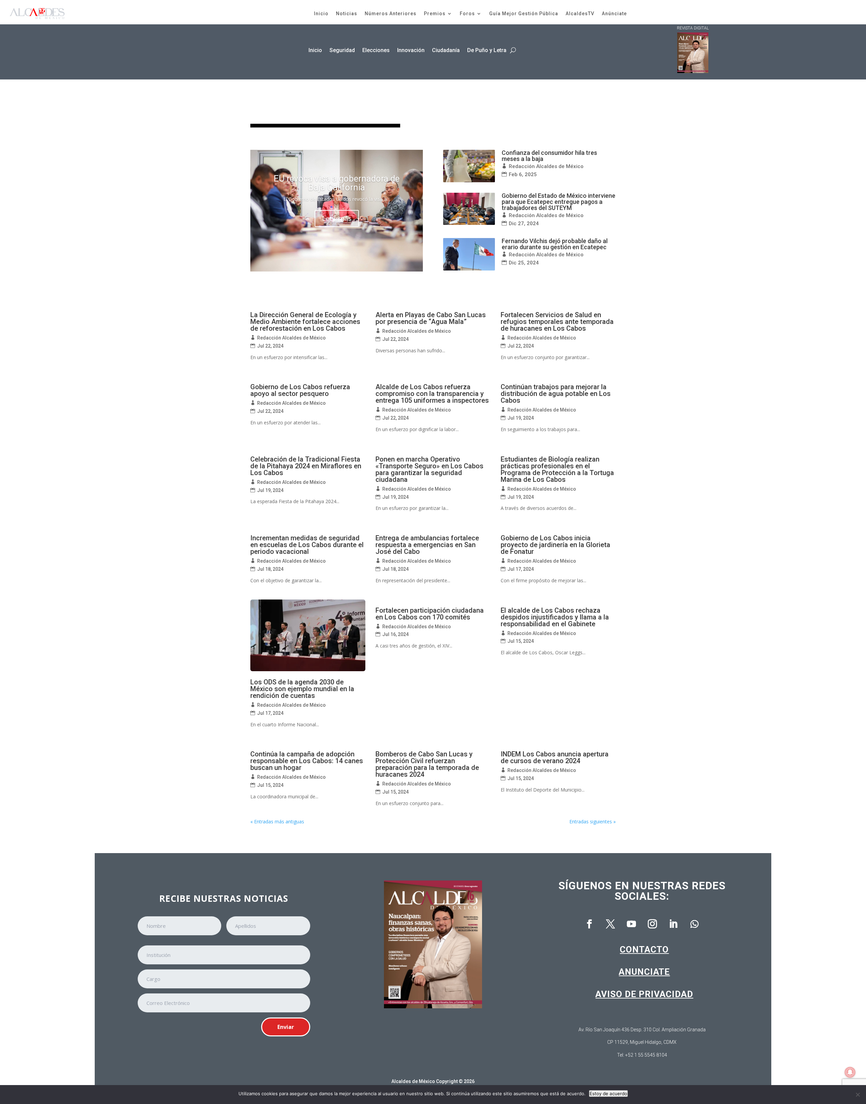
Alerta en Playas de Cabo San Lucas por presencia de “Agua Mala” (430, 318)
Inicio (321, 13)
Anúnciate (614, 13)
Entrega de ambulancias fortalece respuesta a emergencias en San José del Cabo (427, 545)
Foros (467, 13)
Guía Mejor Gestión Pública (523, 13)
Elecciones (376, 50)
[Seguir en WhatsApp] (694, 924)
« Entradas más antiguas (277, 821)
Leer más (336, 218)
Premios (435, 13)
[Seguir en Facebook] (589, 924)
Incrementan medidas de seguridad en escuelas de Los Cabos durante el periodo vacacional (307, 545)
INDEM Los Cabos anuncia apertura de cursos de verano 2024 (555, 757)
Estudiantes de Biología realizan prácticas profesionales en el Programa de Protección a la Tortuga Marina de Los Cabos (557, 469)
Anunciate (644, 972)
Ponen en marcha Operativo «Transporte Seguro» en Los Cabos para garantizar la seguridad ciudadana (429, 469)
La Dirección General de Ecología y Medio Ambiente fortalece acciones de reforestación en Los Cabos (305, 321)
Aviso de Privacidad (644, 994)
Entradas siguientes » (592, 821)
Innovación (411, 50)
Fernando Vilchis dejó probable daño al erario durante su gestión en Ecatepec (555, 244)
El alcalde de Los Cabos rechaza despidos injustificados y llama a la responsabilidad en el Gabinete (555, 617)
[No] (857, 1094)
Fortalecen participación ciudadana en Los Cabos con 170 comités (429, 613)
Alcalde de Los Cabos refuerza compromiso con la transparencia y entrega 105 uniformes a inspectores (432, 393)
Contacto (644, 949)
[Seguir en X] (610, 924)
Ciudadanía (446, 50)
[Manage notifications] (850, 1072)
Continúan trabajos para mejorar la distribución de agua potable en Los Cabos (556, 393)
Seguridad (342, 50)
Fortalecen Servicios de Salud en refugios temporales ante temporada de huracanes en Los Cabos (557, 321)
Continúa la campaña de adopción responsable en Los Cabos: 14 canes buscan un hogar (306, 761)
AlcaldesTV (580, 13)
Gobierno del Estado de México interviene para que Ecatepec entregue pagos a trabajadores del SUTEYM (558, 201)
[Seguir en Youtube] (631, 924)
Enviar (285, 1027)
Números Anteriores (390, 13)
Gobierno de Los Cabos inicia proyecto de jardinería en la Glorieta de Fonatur (555, 545)
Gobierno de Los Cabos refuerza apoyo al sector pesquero (300, 390)
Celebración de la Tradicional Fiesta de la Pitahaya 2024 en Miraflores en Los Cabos (305, 466)
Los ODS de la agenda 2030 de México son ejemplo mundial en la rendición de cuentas (302, 689)
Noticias (346, 13)
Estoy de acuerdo (608, 1093)
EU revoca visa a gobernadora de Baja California (337, 182)
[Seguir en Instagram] (652, 924)
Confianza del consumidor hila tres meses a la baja (549, 155)
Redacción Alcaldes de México (546, 166)
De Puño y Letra (486, 50)
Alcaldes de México (413, 1081)
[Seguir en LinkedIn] (673, 924)
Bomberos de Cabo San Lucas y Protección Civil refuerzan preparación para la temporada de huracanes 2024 (427, 764)
